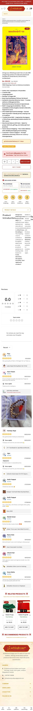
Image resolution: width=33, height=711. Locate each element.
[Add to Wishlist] (7, 610)
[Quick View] (11, 610)
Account (9, 709)
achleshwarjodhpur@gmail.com (14, 678)
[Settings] (27, 8)
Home (3, 19)
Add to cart (9, 627)
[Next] (30, 615)
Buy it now (17, 167)
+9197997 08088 (9, 675)
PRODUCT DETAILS (10, 210)
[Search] (16, 14)
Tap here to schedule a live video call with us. (16, 174)
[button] (30, 8)
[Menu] (2, 9)
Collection (16, 709)
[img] (8, 303)
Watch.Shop (24, 709)
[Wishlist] (4, 9)
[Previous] (3, 615)
